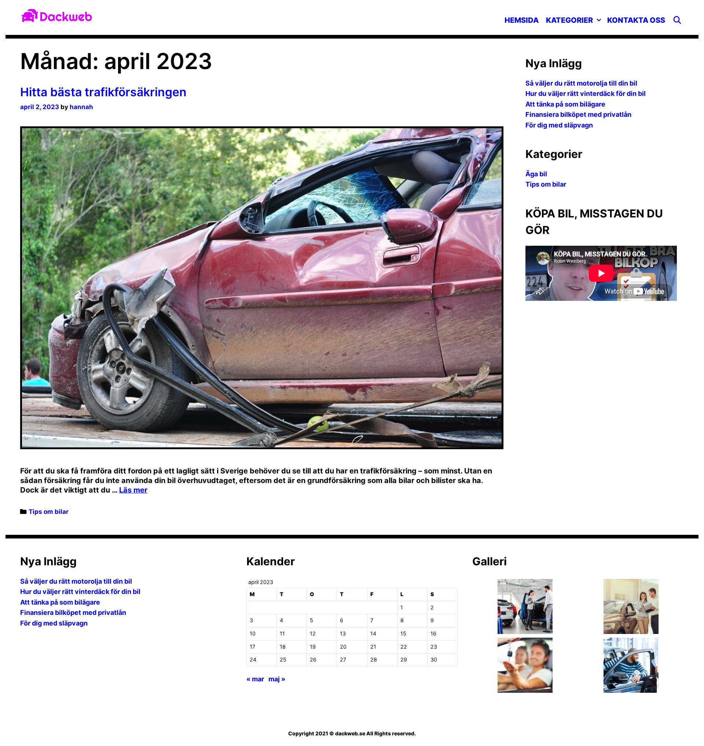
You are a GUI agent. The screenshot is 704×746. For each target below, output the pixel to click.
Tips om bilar (49, 511)
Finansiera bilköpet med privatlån (578, 114)
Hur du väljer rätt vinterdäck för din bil (585, 93)
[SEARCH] (677, 20)
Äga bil (536, 174)
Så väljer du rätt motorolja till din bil (581, 83)
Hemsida (522, 20)
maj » (276, 679)
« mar (255, 679)
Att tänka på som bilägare (565, 104)
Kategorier (569, 20)
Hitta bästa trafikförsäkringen (103, 92)
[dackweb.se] (57, 14)
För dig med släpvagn (559, 125)
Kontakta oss (636, 20)
